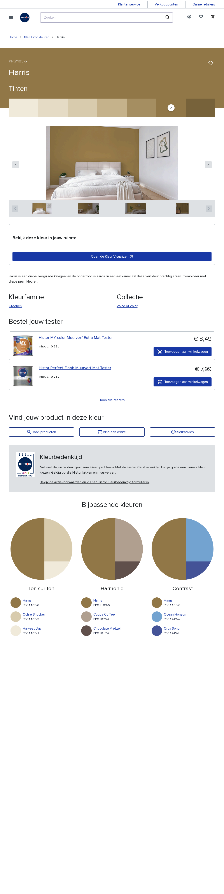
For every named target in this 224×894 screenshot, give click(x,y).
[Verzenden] (168, 17)
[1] (42, 208)
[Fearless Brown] (200, 108)
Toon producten (44, 432)
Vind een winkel (114, 432)
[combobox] (106, 17)
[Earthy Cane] (112, 108)
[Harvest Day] (23, 108)
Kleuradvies (185, 432)
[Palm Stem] (141, 108)
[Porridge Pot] (53, 108)
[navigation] (15, 164)
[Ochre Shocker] (82, 108)
